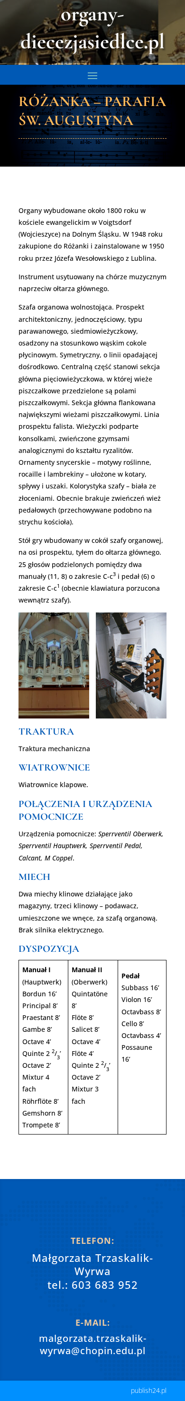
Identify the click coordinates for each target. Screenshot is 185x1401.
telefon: (92, 1240)
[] (92, 1219)
